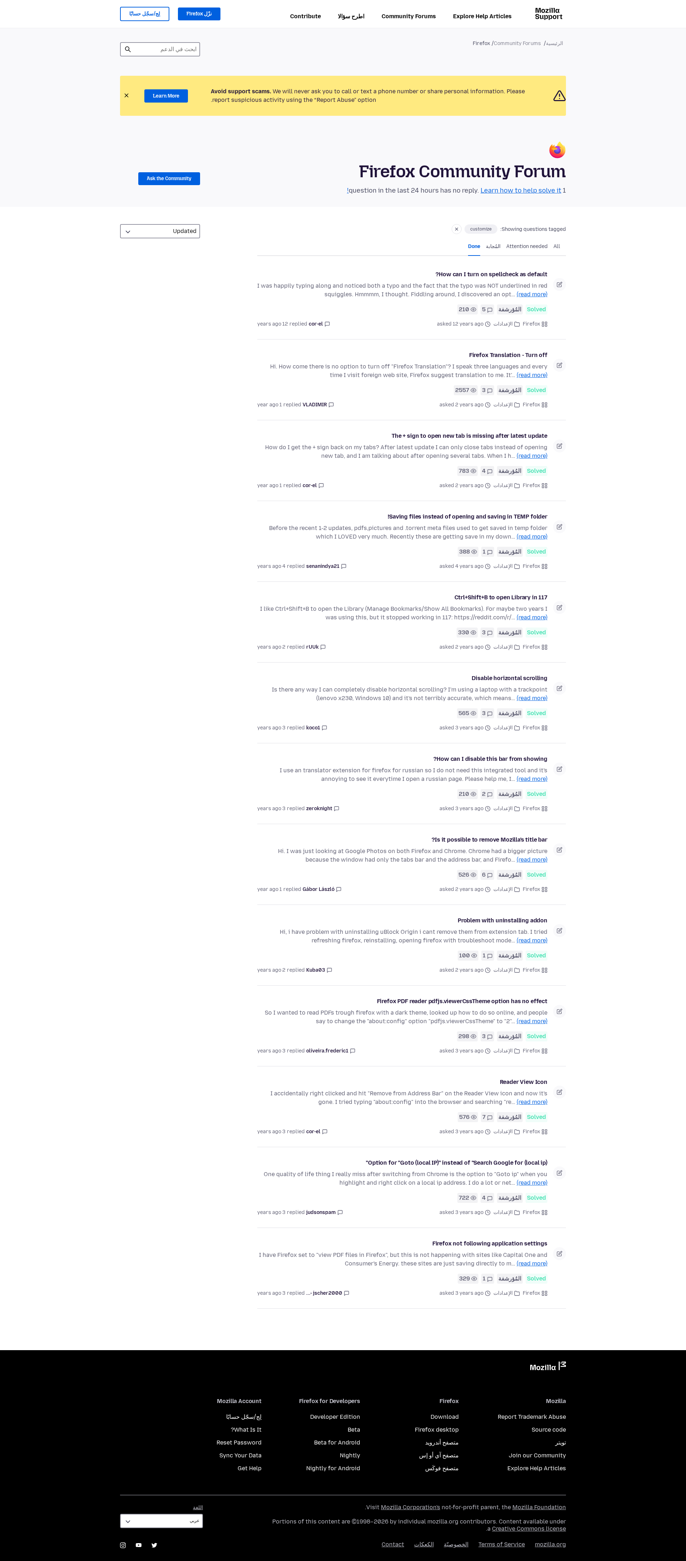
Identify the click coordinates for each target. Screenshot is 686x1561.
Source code (549, 1429)
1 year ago (269, 405)
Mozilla (548, 1367)
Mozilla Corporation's (410, 1507)
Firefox (531, 324)
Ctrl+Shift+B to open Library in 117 (500, 597)
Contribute (305, 16)
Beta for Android (337, 1442)
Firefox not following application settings (489, 1243)
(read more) (532, 294)
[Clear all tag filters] (457, 229)
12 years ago (272, 324)
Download (445, 1416)
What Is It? (246, 1429)
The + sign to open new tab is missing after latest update (469, 435)
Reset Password (239, 1442)
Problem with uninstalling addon (502, 920)
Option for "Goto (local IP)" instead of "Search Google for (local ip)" (456, 1162)
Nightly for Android (333, 1468)
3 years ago (271, 728)
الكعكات (424, 1544)
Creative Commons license (529, 1528)
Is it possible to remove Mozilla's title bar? (489, 839)
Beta (354, 1429)
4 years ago (271, 566)
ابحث (128, 49)
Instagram (123, 1545)
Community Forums (409, 16)
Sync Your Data (240, 1455)
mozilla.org (550, 1544)
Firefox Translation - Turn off (508, 355)
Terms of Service (501, 1544)
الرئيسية (554, 43)
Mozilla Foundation (539, 1507)
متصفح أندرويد (442, 1442)
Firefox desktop (437, 1429)
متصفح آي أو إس (439, 1455)
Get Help (250, 1468)
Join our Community (537, 1455)
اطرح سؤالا (351, 16)
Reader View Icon (523, 1082)
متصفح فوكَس (442, 1468)
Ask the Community (169, 178)
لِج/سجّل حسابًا (144, 14)
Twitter (154, 1545)
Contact (393, 1544)
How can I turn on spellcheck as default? (491, 274)
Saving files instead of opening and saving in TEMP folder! (467, 516)
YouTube (138, 1545)
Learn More (166, 96)
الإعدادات (503, 324)
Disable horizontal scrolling (509, 678)
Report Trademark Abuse (532, 1416)
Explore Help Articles (482, 16)
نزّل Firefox (199, 14)
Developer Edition (335, 1416)
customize (481, 229)
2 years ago (271, 647)
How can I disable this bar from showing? (490, 758)
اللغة (198, 1508)
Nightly (350, 1455)
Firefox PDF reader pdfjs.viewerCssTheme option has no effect (462, 1001)
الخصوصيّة (456, 1544)
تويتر (560, 1442)
